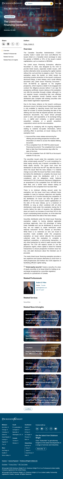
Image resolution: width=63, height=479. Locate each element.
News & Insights (13, 8)
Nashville (15, 432)
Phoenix (27, 437)
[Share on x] (12, 44)
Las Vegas (27, 434)
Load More (28, 409)
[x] (46, 428)
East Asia (27, 445)
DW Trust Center (23, 464)
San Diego (5, 450)
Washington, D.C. (17, 434)
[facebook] (41, 428)
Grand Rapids (5, 437)
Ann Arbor (4, 427)
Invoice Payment (13, 461)
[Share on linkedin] (3, 44)
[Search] (26, 3)
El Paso (27, 432)
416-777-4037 (40, 290)
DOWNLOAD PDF (50, 30)
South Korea (29, 453)
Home (5, 8)
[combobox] (39, 3)
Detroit (4, 434)
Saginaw (4, 442)
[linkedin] (37, 428)
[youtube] (55, 428)
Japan (27, 450)
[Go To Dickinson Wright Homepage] (12, 3)
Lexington (15, 429)
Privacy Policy (13, 464)
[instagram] (51, 428)
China (27, 448)
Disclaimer (4, 464)
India (26, 455)
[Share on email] (17, 44)
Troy (3, 444)
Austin (26, 427)
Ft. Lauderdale (16, 427)
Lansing (4, 439)
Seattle (4, 453)
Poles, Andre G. (29, 44)
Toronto (43, 285)
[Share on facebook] (8, 44)
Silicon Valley (5, 455)
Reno (26, 439)
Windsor (15, 443)
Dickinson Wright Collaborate (28, 461)
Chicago (4, 429)
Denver (27, 429)
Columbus (4, 432)
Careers (4, 461)
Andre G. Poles (41, 282)
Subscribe (40, 448)
